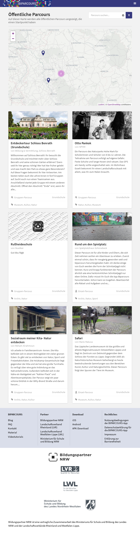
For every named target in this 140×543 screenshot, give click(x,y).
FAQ (10, 424)
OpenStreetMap (114, 104)
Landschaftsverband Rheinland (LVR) (51, 426)
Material (12, 432)
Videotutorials (15, 436)
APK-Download (80, 428)
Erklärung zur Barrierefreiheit (112, 440)
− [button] (13, 38)
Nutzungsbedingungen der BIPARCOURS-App (116, 422)
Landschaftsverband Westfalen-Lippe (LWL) (52, 433)
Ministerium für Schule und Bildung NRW (52, 440)
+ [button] (13, 33)
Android (76, 424)
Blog (10, 420)
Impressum (110, 434)
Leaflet (101, 104)
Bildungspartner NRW (51, 420)
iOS (74, 420)
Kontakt (12, 428)
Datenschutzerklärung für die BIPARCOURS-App (117, 429)
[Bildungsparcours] (27, 3)
